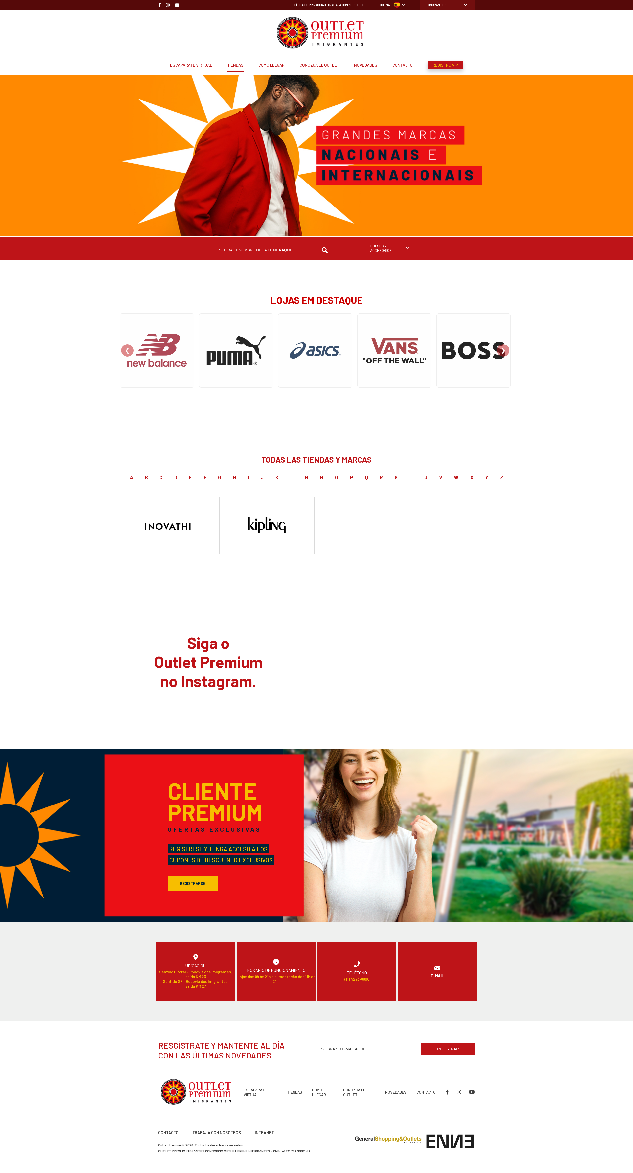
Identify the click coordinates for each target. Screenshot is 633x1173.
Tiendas (235, 64)
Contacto (402, 64)
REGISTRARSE (192, 883)
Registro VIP (445, 64)
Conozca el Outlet (319, 64)
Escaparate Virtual (191, 64)
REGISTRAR (448, 1049)
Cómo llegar (271, 64)
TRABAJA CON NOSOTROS (216, 1132)
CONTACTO (168, 1132)
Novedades (365, 64)
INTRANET (264, 1132)
